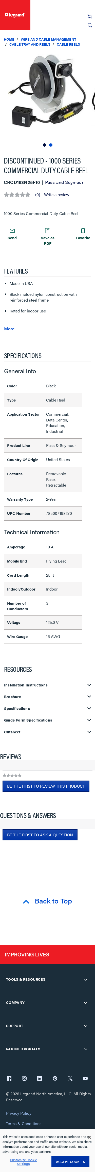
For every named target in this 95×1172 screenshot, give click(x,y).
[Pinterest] (55, 1079)
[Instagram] (24, 1079)
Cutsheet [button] (12, 732)
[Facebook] (9, 1079)
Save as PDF (47, 240)
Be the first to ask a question (40, 835)
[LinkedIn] (39, 1079)
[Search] (89, 25)
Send (12, 237)
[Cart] (89, 16)
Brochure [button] (12, 697)
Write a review (56, 195)
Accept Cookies (70, 1161)
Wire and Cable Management (48, 39)
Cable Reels (68, 44)
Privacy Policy (18, 1113)
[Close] (89, 1137)
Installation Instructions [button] (26, 685)
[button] (89, 55)
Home (9, 39)
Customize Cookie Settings (23, 1161)
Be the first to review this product (48, 787)
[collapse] (85, 979)
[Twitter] (70, 1079)
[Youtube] (85, 1079)
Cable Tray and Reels (29, 44)
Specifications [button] (17, 708)
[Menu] (89, 6)
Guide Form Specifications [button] (28, 720)
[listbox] (47, 99)
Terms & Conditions (24, 1123)
